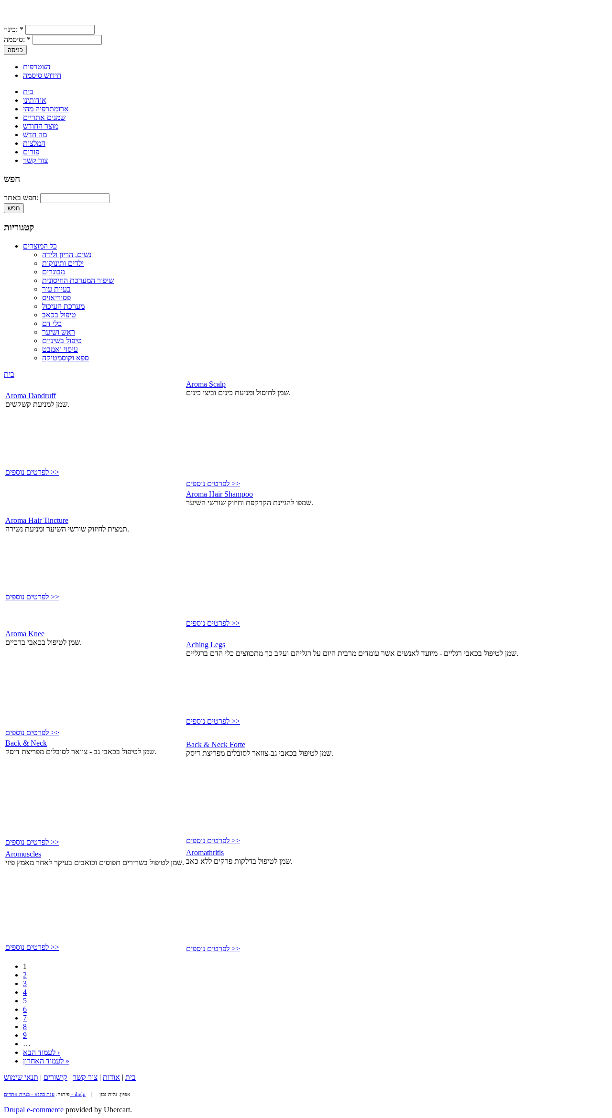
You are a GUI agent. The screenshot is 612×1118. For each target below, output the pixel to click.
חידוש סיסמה (42, 75)
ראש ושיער (58, 332)
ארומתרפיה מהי (46, 109)
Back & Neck (26, 743)
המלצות (34, 143)
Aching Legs (205, 644)
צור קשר (35, 160)
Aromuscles (23, 854)
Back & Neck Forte (215, 744)
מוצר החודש (40, 126)
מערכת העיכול (63, 306)
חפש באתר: (22, 198)
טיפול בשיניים (62, 340)
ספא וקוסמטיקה (65, 358)
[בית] (13, 20)
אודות (111, 1077)
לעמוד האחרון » (46, 1061)
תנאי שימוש (21, 1077)
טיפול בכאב (59, 315)
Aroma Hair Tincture (36, 520)
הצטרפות (36, 67)
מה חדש (35, 134)
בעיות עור (56, 289)
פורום (31, 152)
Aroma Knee (24, 634)
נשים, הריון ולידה (66, 254)
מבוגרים (53, 272)
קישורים (55, 1077)
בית (28, 91)
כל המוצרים (40, 246)
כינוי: (13, 29)
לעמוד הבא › (41, 1052)
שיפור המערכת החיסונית (78, 280)
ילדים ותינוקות (63, 263)
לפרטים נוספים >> (32, 472)
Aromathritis (205, 852)
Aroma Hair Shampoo (219, 494)
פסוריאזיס (56, 297)
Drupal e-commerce (34, 1110)
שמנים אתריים (44, 117)
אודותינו (34, 100)
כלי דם (52, 323)
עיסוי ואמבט (60, 349)
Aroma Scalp (206, 384)
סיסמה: (17, 39)
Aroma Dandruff (30, 395)
